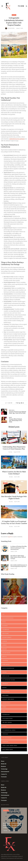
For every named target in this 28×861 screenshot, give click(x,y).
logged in (10, 536)
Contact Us (4, 774)
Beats (4, 621)
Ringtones (6, 581)
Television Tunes (7, 718)
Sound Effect (6, 703)
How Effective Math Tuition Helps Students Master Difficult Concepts (18, 557)
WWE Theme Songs (7, 749)
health (4, 648)
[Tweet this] (18, 403)
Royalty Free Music (8, 699)
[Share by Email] (23, 403)
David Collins (11, 28)
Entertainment (6, 637)
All (3, 614)
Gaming (4, 645)
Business (5, 625)
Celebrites (5, 629)
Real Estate (6, 691)
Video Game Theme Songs (9, 745)
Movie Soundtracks (8, 668)
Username (5, 741)
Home (2, 761)
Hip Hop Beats (6, 652)
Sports (4, 706)
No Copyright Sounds (8, 679)
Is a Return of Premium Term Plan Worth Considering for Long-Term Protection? (19, 548)
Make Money (6, 664)
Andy (11, 451)
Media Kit (3, 764)
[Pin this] (21, 403)
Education (5, 633)
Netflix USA (5, 676)
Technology (6, 714)
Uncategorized (6, 737)
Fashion (4, 641)
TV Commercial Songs (8, 730)
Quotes (4, 687)
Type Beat (5, 733)
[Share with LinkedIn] (19, 403)
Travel (5, 433)
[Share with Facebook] (16, 403)
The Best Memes (7, 722)
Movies (4, 672)
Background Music (8, 618)
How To (4, 656)
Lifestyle (5, 660)
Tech (3, 710)
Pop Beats (5, 683)
